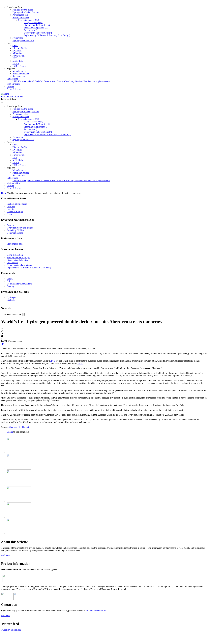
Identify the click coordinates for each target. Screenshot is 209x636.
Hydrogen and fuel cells (23, 40)
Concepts (11, 206)
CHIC (15, 45)
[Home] (5, 94)
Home (4, 193)
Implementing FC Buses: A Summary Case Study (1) (47, 35)
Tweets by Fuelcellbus (11, 630)
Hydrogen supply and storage (20, 228)
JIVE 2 (16, 63)
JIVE (15, 58)
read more (5, 555)
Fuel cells (11, 300)
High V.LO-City (20, 48)
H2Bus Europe (19, 66)
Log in (10, 432)
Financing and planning (17, 260)
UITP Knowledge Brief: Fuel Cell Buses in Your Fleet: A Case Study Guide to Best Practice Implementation (61, 81)
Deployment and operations (19, 265)
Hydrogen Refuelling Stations (26, 12)
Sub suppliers (19, 76)
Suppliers (11, 68)
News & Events (14, 89)
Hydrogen (11, 297)
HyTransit (17, 50)
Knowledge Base (14, 7)
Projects (10, 43)
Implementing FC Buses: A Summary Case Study (29, 267)
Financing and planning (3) (36, 27)
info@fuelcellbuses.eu (96, 610)
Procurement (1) (31, 30)
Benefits (10, 209)
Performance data (20, 15)
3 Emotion (17, 53)
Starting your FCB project (18, 257)
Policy (10, 278)
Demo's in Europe (15, 233)
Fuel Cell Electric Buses (12, 96)
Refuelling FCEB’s (15, 230)
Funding (10, 286)
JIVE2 (80, 363)
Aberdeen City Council (18, 427)
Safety (10, 281)
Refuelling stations (21, 73)
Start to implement (21, 17)
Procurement (12, 262)
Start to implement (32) (28, 20)
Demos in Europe (15, 211)
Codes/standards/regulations (19, 283)
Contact (10, 86)
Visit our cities (13, 84)
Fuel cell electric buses (23, 10)
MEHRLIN (18, 61)
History (10, 214)
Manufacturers (19, 71)
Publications (12, 79)
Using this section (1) (33, 22)
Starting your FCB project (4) (37, 25)
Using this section (15, 255)
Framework (18, 38)
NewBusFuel (18, 56)
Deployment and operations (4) (38, 33)
